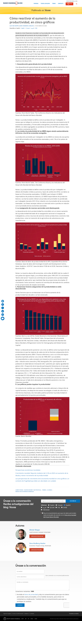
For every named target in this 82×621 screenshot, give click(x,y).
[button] (76, 3)
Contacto (60, 3)
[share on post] (2, 308)
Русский (51, 507)
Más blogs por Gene (36, 549)
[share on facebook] (2, 304)
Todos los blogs (45, 3)
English (23, 28)
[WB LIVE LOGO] (69, 4)
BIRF (23, 618)
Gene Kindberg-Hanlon (27, 25)
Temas (54, 3)
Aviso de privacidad (31, 594)
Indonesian (46, 510)
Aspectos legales (7, 613)
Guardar (20, 605)
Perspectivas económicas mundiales (27, 470)
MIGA (32, 618)
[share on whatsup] (2, 314)
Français (28, 28)
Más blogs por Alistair (37, 536)
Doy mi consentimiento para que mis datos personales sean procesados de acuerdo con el (59, 515)
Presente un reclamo (74, 613)
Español (18, 28)
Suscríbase (73, 501)
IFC (28, 618)
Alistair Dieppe (14, 25)
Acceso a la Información (17, 613)
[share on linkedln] (2, 311)
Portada (36, 3)
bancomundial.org (71, 1)
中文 (36, 28)
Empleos (27, 613)
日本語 (65, 507)
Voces (48, 10)
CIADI (35, 618)
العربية (32, 28)
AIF (26, 618)
